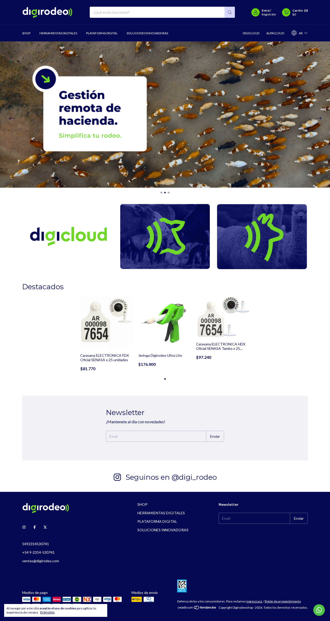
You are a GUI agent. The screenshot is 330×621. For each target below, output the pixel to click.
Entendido (47, 612)
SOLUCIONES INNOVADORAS (147, 33)
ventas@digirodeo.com (40, 561)
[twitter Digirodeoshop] (45, 527)
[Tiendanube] (197, 609)
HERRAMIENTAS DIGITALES (58, 33)
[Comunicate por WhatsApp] (319, 610)
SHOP (26, 33)
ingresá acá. (254, 601)
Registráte (269, 14)
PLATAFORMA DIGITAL (102, 33)
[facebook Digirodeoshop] (34, 527)
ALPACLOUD (275, 33)
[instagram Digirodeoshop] (24, 527)
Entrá (265, 10)
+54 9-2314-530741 (38, 552)
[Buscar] (230, 12)
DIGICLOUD (251, 33)
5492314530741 (35, 544)
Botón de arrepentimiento (283, 601)
